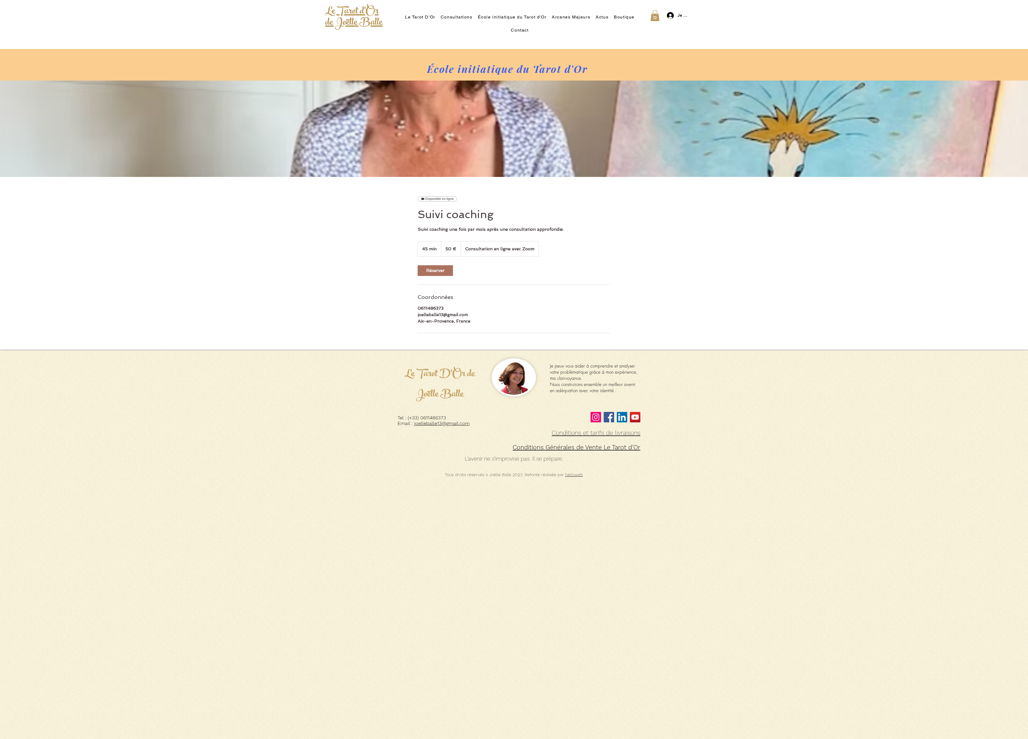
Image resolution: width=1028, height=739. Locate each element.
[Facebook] (609, 417)
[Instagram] (596, 417)
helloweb (574, 474)
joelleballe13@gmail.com (442, 423)
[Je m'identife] (669, 15)
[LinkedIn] (622, 417)
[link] (435, 270)
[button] (655, 15)
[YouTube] (635, 417)
